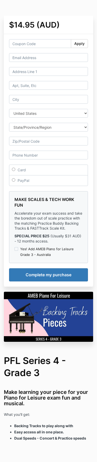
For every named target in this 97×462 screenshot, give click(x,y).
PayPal (23, 180)
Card (21, 170)
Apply (79, 43)
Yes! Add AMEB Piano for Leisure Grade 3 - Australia (47, 252)
